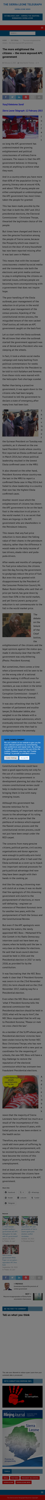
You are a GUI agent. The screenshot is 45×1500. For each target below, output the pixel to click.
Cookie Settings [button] (11, 758)
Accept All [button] (24, 758)
